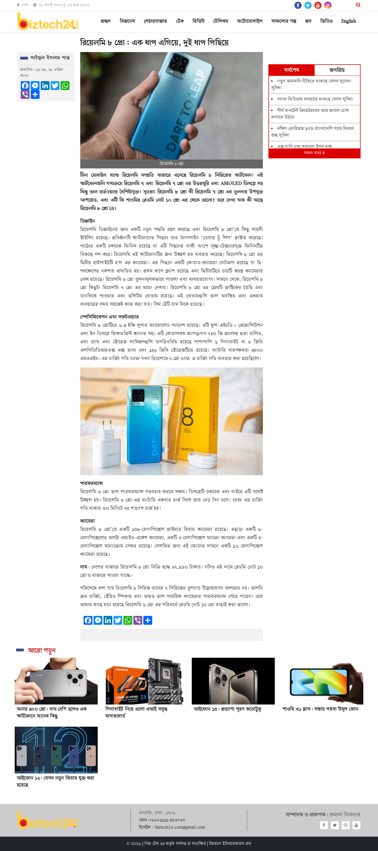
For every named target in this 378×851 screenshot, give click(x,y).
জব (308, 21)
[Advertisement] (314, 377)
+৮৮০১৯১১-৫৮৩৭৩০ (167, 820)
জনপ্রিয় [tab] (337, 70)
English (348, 21)
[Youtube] (356, 825)
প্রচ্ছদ (106, 21)
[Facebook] (324, 825)
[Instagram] (345, 825)
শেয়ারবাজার (155, 21)
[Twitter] (335, 825)
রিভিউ (198, 21)
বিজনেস (127, 21)
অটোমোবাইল (250, 21)
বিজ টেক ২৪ (154, 844)
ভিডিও (326, 21)
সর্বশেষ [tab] (291, 70)
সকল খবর (313, 153)
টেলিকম (220, 21)
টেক (180, 21)
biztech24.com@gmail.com (180, 827)
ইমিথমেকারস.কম (237, 844)
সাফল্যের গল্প (283, 21)
